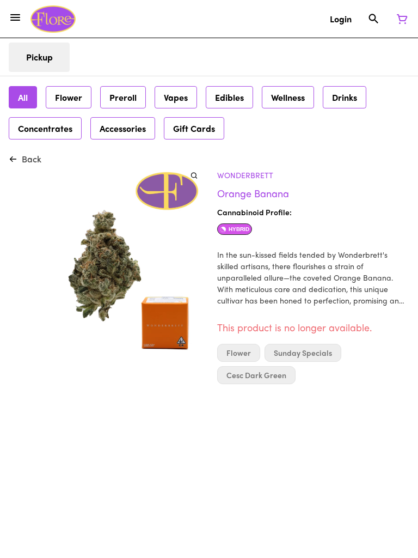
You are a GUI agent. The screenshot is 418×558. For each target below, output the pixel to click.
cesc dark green (256, 375)
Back (31, 159)
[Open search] (373, 19)
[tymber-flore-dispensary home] (53, 19)
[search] (194, 175)
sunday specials (303, 353)
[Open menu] (15, 17)
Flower (238, 353)
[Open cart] (400, 19)
